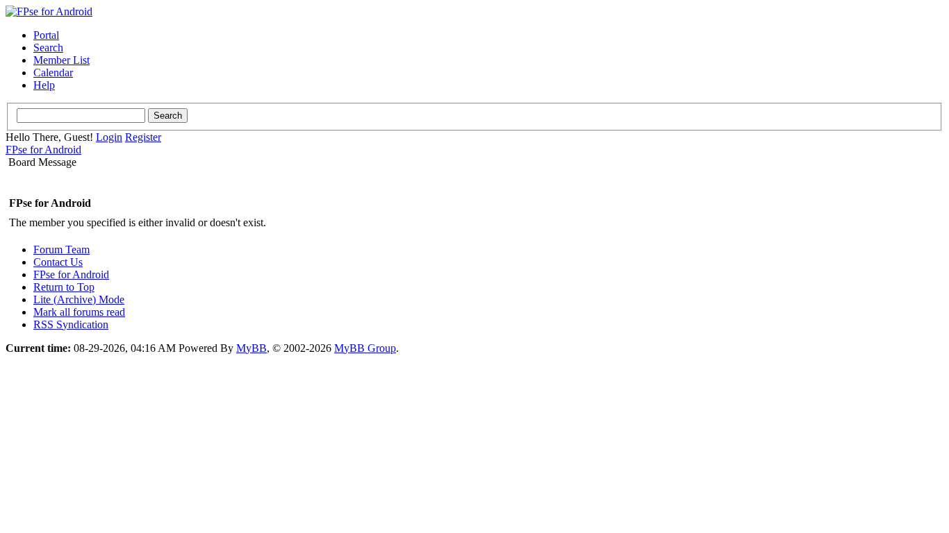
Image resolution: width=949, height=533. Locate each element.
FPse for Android (43, 149)
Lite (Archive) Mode (78, 299)
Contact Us (58, 262)
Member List (61, 60)
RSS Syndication (70, 324)
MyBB (251, 348)
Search (48, 47)
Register (143, 137)
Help (44, 85)
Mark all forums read (79, 312)
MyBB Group (365, 348)
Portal (46, 35)
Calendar (53, 72)
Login (109, 137)
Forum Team (61, 249)
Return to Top (63, 287)
